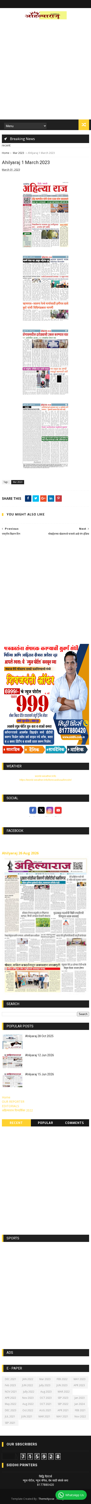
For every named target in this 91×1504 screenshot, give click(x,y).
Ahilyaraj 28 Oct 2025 (39, 1036)
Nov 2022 (80, 1416)
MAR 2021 (44, 1416)
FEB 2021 (80, 1410)
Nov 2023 (28, 1398)
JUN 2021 (26, 1416)
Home (5, 153)
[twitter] (41, 810)
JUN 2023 (62, 1385)
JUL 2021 (10, 1416)
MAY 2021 (62, 1416)
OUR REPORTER (13, 1102)
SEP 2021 (10, 1423)
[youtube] (58, 810)
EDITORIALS (10, 1106)
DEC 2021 (10, 1379)
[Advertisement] (45, 70)
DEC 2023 (10, 1410)
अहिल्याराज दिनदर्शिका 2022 (17, 1110)
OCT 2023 (46, 1398)
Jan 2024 (79, 1404)
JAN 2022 (27, 1379)
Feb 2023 (10, 1385)
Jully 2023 (44, 1385)
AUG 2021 (45, 1410)
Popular (45, 1123)
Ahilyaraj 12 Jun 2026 (39, 1055)
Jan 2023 (79, 1398)
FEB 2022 (62, 1379)
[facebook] (32, 810)
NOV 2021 (11, 1391)
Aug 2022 (28, 1404)
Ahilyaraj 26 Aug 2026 (20, 853)
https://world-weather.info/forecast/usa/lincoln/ (45, 779)
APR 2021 (63, 1410)
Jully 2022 (28, 1391)
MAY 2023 (79, 1379)
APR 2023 (79, 1385)
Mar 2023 (18, 153)
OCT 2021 (46, 1404)
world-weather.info (45, 776)
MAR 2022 (64, 1391)
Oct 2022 (27, 1410)
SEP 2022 (63, 1404)
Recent (16, 1123)
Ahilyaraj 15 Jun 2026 (39, 1074)
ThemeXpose (46, 1499)
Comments (74, 1123)
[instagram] (49, 810)
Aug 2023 (46, 1391)
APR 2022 (10, 1398)
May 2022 (10, 1404)
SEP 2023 (63, 1398)
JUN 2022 (27, 1385)
